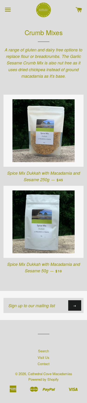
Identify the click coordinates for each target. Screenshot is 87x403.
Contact (43, 363)
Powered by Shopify (43, 379)
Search (43, 350)
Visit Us (43, 357)
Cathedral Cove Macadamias (50, 373)
